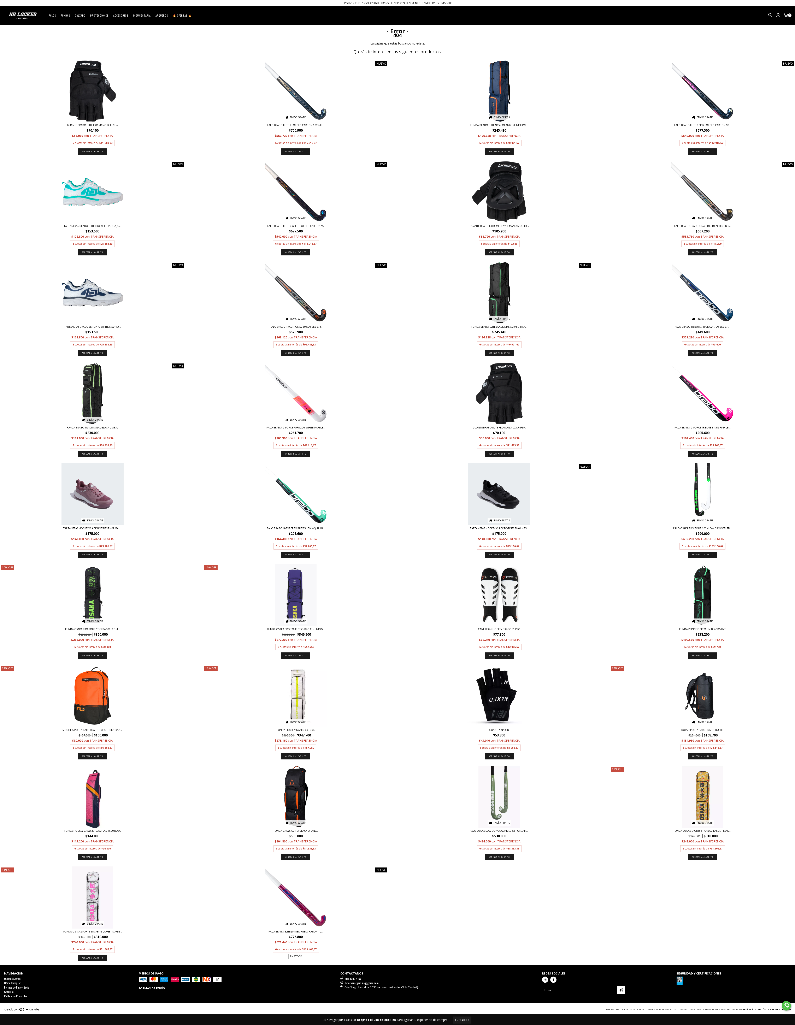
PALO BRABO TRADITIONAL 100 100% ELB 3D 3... (702, 226)
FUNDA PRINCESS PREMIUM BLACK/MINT (702, 629)
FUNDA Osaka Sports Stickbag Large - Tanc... (702, 831)
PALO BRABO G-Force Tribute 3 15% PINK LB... (703, 427)
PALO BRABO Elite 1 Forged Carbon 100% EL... (296, 125)
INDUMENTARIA (142, 15)
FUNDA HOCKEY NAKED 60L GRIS (296, 730)
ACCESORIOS (120, 15)
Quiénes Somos (12, 978)
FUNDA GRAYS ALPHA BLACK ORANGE (296, 831)
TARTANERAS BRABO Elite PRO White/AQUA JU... (92, 226)
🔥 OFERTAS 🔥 (182, 15)
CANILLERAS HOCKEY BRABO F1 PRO (499, 629)
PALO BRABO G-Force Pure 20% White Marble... (295, 427)
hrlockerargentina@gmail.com (361, 983)
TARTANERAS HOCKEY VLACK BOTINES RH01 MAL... (92, 528)
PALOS (52, 15)
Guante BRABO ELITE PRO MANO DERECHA (92, 125)
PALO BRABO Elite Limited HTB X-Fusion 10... (296, 931)
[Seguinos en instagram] (545, 980)
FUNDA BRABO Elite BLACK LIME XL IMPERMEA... (499, 326)
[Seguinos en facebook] (553, 980)
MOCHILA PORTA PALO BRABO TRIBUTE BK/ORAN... (92, 730)
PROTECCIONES (99, 15)
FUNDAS (65, 15)
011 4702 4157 (353, 978)
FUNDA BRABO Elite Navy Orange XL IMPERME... (499, 125)
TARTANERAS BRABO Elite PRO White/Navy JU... (92, 326)
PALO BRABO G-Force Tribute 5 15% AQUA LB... (296, 528)
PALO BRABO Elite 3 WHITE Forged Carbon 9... (295, 226)
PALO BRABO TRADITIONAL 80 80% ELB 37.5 (296, 326)
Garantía (8, 991)
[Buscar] (770, 15)
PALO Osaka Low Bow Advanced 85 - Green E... (499, 831)
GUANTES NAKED (499, 730)
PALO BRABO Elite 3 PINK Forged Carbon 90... (702, 125)
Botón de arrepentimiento (774, 1009)
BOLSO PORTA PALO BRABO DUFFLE (702, 730)
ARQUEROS (161, 15)
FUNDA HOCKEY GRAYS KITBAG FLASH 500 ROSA (92, 831)
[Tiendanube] (22, 1010)
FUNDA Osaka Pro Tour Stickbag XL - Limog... (296, 629)
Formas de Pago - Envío (16, 987)
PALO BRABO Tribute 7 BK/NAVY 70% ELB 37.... (702, 326)
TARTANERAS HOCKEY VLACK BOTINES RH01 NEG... (499, 528)
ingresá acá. (746, 1009)
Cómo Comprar (12, 983)
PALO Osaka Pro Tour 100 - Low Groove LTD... (702, 528)
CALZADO (80, 15)
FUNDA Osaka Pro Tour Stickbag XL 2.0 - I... (92, 629)
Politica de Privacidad (16, 996)
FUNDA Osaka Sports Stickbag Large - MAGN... (92, 931)
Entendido (462, 1019)
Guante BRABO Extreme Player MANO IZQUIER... (499, 226)
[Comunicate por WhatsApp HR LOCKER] (786, 1006)
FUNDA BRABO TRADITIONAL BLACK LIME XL (92, 427)
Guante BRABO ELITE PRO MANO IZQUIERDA (499, 427)
